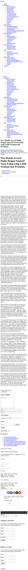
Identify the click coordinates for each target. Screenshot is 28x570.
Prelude (9, 22)
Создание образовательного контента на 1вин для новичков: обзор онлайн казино (15, 442)
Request (3, 540)
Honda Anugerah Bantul (13, 60)
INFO (5, 50)
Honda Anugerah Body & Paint (14, 61)
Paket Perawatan (11, 43)
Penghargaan (10, 54)
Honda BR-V (10, 9)
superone (9, 20)
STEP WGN (10, 19)
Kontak (8, 63)
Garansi (9, 42)
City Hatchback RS (11, 13)
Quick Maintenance (11, 37)
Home (5, 4)
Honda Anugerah (11, 58)
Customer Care (10, 39)
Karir (8, 56)
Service (8, 35)
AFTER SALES (8, 33)
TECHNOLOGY (8, 44)
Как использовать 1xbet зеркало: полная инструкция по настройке (14, 444)
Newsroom (9, 51)
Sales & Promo (10, 29)
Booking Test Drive (12, 32)
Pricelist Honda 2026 (12, 26)
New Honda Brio (11, 6)
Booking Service (11, 36)
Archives (3, 487)
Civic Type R (10, 18)
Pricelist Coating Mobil (12, 53)
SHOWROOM (7, 25)
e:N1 (8, 23)
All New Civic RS (11, 15)
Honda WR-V (10, 11)
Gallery (8, 64)
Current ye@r (4, 418)
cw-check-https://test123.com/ (11, 438)
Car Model (6, 5)
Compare (3, 568)
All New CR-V (10, 12)
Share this (4, 391)
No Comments (5, 173)
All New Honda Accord (13, 16)
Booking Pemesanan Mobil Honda (15, 30)
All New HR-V (11, 8)
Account (6, 65)
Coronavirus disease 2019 (10, 437)
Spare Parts (9, 40)
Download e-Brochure (12, 28)
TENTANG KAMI (8, 57)
